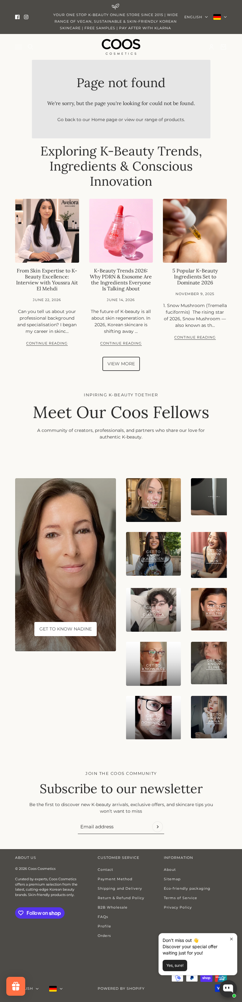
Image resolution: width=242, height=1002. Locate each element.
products (174, 119)
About (170, 869)
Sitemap (172, 879)
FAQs (103, 917)
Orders (104, 935)
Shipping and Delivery (120, 888)
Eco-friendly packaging (187, 888)
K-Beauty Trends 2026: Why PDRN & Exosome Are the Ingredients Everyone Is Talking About (121, 279)
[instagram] (26, 17)
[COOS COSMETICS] (121, 47)
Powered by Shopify (121, 988)
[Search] (30, 46)
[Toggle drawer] (18, 47)
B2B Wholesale (113, 907)
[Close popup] (231, 939)
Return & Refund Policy (121, 898)
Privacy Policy (178, 907)
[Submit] (157, 826)
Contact (105, 869)
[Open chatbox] (228, 989)
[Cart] (223, 46)
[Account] (211, 46)
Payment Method (115, 879)
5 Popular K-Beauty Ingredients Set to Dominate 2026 (195, 276)
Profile (104, 926)
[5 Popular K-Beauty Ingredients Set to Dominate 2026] (195, 231)
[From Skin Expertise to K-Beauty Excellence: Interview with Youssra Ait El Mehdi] (47, 231)
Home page (104, 119)
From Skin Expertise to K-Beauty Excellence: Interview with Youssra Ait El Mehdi (47, 279)
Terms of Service (180, 898)
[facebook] (17, 17)
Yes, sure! (174, 965)
